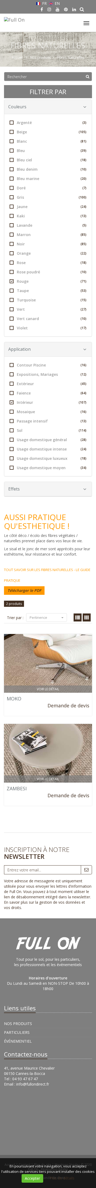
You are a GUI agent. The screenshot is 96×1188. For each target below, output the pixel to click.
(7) (84, 188)
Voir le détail (48, 689)
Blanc (51, 141)
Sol (51, 430)
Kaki (51, 215)
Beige (51, 131)
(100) (82, 197)
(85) (83, 234)
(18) (83, 160)
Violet (51, 327)
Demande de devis (68, 705)
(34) (83, 467)
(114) (82, 430)
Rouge (51, 281)
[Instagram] (49, 9)
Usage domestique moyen (51, 467)
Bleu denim (51, 169)
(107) (82, 402)
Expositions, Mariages (51, 374)
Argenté (51, 122)
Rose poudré (51, 271)
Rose (51, 262)
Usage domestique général (51, 439)
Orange (51, 253)
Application (19, 349)
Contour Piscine (51, 365)
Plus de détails (62, 1178)
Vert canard (51, 318)
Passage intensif (51, 421)
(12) (83, 374)
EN (57, 3)
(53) (83, 290)
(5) (84, 225)
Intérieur (51, 402)
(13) (83, 216)
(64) (83, 393)
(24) (83, 206)
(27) (83, 309)
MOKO (14, 698)
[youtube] (57, 9)
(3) (84, 122)
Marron (51, 234)
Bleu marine (51, 178)
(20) (83, 178)
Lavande (51, 225)
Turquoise (51, 299)
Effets (14, 489)
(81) (83, 141)
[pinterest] (66, 9)
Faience (51, 393)
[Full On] (13, 19)
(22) (83, 253)
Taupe (51, 290)
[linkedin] (74, 9)
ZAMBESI (17, 788)
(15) (83, 300)
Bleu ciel (51, 159)
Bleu (51, 150)
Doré (51, 187)
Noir (51, 243)
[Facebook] (42, 9)
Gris (51, 197)
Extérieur (51, 383)
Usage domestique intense (51, 449)
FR (44, 3)
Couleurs (17, 107)
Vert (51, 309)
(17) (83, 328)
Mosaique (51, 411)
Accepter (32, 1178)
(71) (83, 281)
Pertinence (39, 617)
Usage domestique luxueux (51, 458)
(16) (83, 365)
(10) (83, 169)
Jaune (51, 206)
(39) (83, 150)
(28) (83, 439)
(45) (83, 383)
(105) (82, 132)
